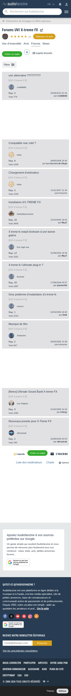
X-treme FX (17, 80)
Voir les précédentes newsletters (20, 650)
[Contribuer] (27, 52)
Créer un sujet (12, 54)
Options (65, 463)
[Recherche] (6, 12)
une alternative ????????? (25, 75)
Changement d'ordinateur (24, 172)
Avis (26, 43)
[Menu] (66, 11)
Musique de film (18, 324)
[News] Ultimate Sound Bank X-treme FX (33, 391)
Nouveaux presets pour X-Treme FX (30, 421)
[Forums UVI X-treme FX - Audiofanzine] (15, 4)
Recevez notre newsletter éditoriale (24, 635)
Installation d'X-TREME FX (25, 202)
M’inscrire (42, 643)
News (46, 43)
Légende (21, 454)
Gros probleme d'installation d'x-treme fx (32, 294)
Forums (35, 43)
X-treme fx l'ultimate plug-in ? (26, 265)
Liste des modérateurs (29, 462)
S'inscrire (62, 454)
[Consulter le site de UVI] (40, 30)
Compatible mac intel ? (22, 143)
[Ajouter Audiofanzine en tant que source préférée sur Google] (18, 562)
